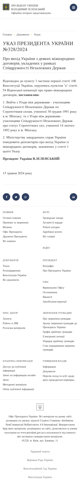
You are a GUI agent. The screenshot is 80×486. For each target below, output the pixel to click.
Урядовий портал (40, 451)
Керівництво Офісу (53, 287)
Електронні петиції (54, 336)
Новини (8, 212)
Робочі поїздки (51, 227)
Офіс (46, 282)
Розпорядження (11, 270)
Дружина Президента (15, 236)
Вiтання (7, 227)
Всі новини (9, 241)
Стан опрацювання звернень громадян (59, 347)
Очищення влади (54, 361)
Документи (23, 34)
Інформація (49, 366)
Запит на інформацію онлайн (19, 375)
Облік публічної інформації (18, 389)
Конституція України (14, 275)
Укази (37, 34)
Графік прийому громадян (57, 331)
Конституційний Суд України (40, 468)
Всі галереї (49, 236)
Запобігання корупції (55, 301)
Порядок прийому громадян (58, 341)
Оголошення (50, 292)
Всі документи (11, 280)
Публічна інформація (18, 361)
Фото (46, 212)
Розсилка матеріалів (14, 328)
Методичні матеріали (15, 384)
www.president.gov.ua (32, 432)
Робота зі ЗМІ (10, 323)
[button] (16, 197)
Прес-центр (10, 313)
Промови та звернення (15, 222)
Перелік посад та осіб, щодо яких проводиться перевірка (58, 378)
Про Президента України (57, 270)
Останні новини (12, 218)
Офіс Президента (12, 231)
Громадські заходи (53, 218)
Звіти (6, 380)
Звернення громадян (57, 313)
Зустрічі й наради (53, 222)
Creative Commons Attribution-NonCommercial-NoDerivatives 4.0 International (40, 422)
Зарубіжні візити (52, 231)
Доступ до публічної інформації (14, 368)
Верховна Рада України (40, 460)
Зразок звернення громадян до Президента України (60, 325)
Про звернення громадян (57, 318)
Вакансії (47, 297)
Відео (46, 247)
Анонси (7, 318)
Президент (50, 260)
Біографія (48, 266)
